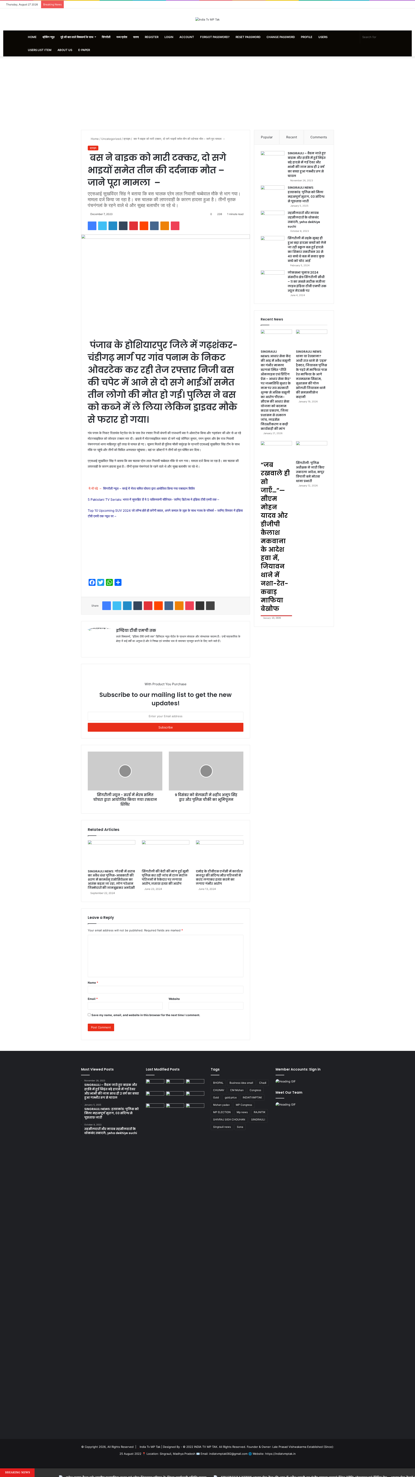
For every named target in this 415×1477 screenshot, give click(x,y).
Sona (240, 1126)
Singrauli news (222, 1126)
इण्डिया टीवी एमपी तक (136, 630)
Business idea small (241, 1082)
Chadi (262, 1082)
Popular (267, 137)
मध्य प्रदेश (122, 37)
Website (174, 999)
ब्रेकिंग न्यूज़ (48, 37)
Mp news (242, 1112)
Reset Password (248, 37)
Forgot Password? (215, 37)
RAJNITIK (259, 1112)
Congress (255, 1090)
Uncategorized (111, 138)
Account (186, 37)
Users (322, 37)
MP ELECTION (222, 1112)
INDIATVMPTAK (252, 1097)
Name (93, 982)
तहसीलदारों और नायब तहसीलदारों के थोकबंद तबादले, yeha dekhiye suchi (304, 220)
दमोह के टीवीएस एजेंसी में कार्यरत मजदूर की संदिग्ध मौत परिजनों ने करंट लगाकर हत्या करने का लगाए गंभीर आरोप (219, 877)
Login (168, 37)
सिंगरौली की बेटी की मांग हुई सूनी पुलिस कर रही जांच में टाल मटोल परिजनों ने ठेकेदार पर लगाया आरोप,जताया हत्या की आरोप (165, 877)
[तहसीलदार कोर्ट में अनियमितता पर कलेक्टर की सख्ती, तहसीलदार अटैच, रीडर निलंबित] (195, 1108)
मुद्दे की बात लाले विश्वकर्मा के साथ (77, 37)
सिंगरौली (106, 37)
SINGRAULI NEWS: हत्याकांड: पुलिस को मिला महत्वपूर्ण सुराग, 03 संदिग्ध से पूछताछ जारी (306, 194)
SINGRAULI (258, 1119)
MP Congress (244, 1104)
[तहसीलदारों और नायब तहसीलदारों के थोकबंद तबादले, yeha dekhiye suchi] (272, 219)
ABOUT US (64, 50)
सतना (136, 37)
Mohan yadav (221, 1104)
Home (32, 37)
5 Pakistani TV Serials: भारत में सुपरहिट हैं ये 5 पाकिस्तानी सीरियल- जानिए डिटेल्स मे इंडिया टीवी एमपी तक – (153, 499)
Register (151, 37)
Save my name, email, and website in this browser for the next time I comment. (145, 1015)
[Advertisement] (207, 93)
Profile (306, 37)
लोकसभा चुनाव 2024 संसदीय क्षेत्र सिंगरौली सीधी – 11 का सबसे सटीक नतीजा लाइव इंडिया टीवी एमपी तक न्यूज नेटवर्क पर (307, 281)
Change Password (281, 37)
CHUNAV (218, 1090)
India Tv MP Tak (150, 1446)
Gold (216, 1097)
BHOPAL (218, 1082)
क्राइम (126, 138)
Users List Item (39, 50)
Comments (318, 137)
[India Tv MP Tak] (207, 19)
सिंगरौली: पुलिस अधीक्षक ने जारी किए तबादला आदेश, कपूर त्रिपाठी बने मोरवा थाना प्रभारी (310, 472)
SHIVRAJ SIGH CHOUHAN (229, 1119)
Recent (291, 137)
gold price (231, 1097)
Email (93, 999)
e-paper (84, 50)
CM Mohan (237, 1090)
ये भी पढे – (141, 488)
